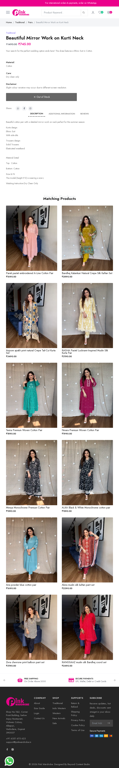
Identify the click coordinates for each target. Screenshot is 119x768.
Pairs (30, 22)
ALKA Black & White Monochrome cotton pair (86, 507)
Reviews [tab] (84, 113)
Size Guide (39, 708)
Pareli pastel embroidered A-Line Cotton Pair (29, 273)
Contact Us (39, 718)
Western (57, 713)
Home (9, 22)
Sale (55, 723)
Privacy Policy (78, 720)
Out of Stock (43, 97)
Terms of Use (77, 730)
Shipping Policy (75, 713)
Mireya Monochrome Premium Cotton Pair (28, 507)
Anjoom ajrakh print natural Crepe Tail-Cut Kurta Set (30, 352)
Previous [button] (4, 680)
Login (36, 713)
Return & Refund (75, 705)
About (37, 703)
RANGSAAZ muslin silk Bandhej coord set (84, 662)
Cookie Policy (78, 725)
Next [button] (114, 680)
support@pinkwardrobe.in (18, 742)
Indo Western (59, 708)
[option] (32, 680)
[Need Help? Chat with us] (9, 760)
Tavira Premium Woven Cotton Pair (24, 430)
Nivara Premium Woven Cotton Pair (80, 430)
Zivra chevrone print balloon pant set (25, 662)
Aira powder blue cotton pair (21, 585)
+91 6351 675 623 (16, 738)
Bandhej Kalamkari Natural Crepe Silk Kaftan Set (87, 273)
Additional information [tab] (62, 113)
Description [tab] (36, 113)
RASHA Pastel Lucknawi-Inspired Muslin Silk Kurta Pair (85, 352)
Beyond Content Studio (79, 764)
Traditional (20, 22)
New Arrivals (59, 718)
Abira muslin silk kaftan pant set (78, 585)
